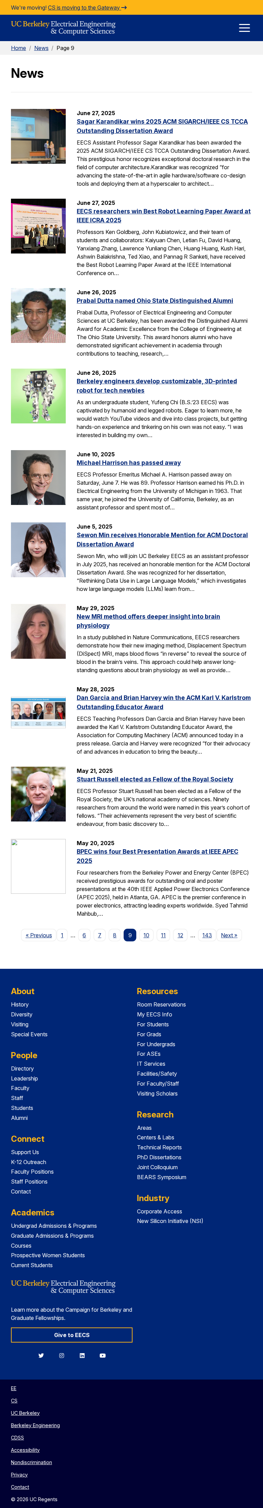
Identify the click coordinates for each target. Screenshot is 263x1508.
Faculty (20, 1088)
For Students (153, 1024)
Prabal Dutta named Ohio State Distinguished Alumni (155, 300)
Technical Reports (159, 1147)
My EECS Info (154, 1014)
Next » (231, 935)
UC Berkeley (25, 1413)
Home (18, 48)
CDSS (17, 1438)
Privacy (19, 1475)
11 (163, 935)
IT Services (151, 1063)
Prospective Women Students (48, 1255)
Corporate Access (159, 1211)
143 (207, 935)
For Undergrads (156, 1044)
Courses (21, 1245)
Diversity (22, 1014)
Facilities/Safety (157, 1073)
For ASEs (149, 1053)
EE (13, 1388)
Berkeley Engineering (35, 1425)
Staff (17, 1098)
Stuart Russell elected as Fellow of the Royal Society (155, 779)
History (20, 1004)
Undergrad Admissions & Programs (54, 1225)
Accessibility (25, 1450)
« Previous (41, 935)
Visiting (19, 1024)
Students (22, 1107)
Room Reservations (161, 1004)
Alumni (19, 1117)
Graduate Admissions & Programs (52, 1235)
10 (146, 935)
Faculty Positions (32, 1171)
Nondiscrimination (31, 1462)
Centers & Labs (155, 1137)
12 (180, 935)
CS (14, 1401)
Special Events (29, 1034)
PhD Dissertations (159, 1157)
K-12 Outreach (28, 1162)
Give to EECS (72, 1335)
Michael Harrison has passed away (129, 462)
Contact (21, 1191)
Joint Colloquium (157, 1167)
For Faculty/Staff (158, 1083)
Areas (144, 1127)
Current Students (32, 1265)
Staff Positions (29, 1181)
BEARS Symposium (161, 1177)
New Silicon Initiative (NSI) (170, 1220)
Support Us (25, 1152)
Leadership (24, 1078)
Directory (22, 1068)
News (41, 48)
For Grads (149, 1034)
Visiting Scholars (157, 1093)
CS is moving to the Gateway (84, 7)
